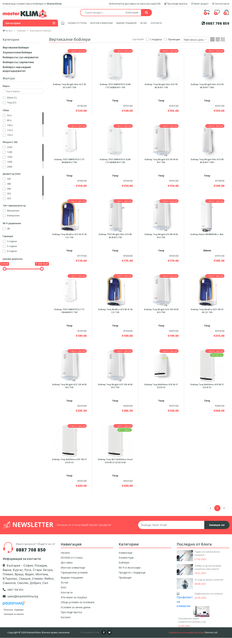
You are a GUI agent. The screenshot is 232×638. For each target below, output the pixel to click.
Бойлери (124, 562)
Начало (65, 552)
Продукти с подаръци (132, 572)
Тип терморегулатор (14, 205)
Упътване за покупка (74, 597)
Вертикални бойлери (16, 47)
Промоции (125, 577)
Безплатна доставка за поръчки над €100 (135, 3)
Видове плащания (126, 23)
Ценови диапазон (12, 258)
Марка (6, 86)
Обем (6, 110)
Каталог (66, 617)
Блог (64, 587)
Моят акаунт (201, 3)
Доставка (66, 562)
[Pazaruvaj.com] (13, 604)
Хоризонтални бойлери (17, 52)
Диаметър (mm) (11, 173)
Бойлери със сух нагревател (20, 57)
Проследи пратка (177, 3)
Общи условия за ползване (77, 602)
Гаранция (8, 236)
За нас (143, 23)
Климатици (125, 552)
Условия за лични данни (75, 607)
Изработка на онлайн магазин (186, 632)
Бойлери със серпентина (18, 62)
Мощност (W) (10, 142)
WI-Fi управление (12, 223)
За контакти (221, 3)
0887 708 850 (217, 23)
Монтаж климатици (101, 23)
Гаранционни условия (74, 572)
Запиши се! (217, 525)
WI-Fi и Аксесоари (129, 567)
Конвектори (126, 557)
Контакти (156, 23)
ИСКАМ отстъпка (77, 23)
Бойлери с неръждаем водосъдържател (17, 68)
